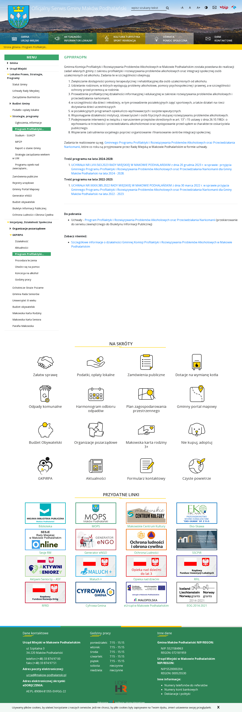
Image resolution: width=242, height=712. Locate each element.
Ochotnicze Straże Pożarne (28, 287)
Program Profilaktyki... (34, 47)
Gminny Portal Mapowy (25, 189)
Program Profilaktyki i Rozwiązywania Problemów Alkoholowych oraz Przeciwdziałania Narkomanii (150, 220)
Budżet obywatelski (23, 202)
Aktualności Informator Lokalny (78, 38)
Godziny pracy (23, 279)
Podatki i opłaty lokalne (25, 110)
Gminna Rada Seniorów (25, 294)
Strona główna (12, 47)
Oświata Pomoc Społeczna (175, 38)
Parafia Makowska (23, 326)
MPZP (18, 141)
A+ (198, 8)
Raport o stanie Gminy (28, 148)
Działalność (21, 241)
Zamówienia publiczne (25, 176)
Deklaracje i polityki (177, 694)
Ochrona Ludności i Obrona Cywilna (32, 214)
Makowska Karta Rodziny (26, 313)
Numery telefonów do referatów (185, 685)
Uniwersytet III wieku (24, 300)
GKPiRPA (17, 235)
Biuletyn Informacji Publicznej (29, 208)
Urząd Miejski (18, 68)
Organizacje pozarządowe (29, 228)
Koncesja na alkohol (26, 273)
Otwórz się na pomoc (27, 266)
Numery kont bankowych (181, 689)
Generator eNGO (22, 195)
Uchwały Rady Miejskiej (25, 90)
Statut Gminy (19, 84)
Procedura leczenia (26, 260)
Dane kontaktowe (223, 38)
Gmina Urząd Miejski (30, 38)
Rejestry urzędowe (23, 183)
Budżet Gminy (21, 103)
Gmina (14, 63)
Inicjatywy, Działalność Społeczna (31, 222)
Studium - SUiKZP (25, 135)
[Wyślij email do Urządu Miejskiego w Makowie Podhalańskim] (214, 7)
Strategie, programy (25, 116)
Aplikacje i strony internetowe (130, 702)
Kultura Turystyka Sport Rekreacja (127, 38)
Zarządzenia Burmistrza (26, 97)
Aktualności (21, 247)
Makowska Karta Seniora (26, 319)
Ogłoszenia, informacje (28, 122)
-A (182, 8)
